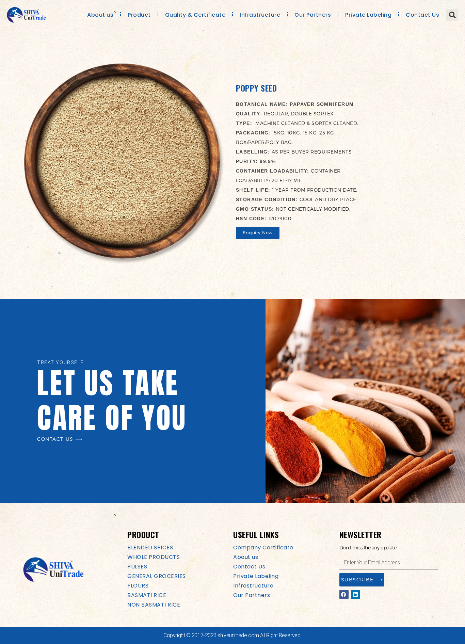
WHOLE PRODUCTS (153, 557)
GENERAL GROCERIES (156, 576)
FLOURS (137, 586)
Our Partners (312, 15)
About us (100, 15)
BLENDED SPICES (150, 547)
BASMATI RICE (146, 595)
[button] (452, 15)
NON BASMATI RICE (153, 605)
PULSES (137, 566)
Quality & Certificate (195, 15)
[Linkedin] (355, 594)
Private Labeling (368, 15)
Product (139, 15)
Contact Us (422, 15)
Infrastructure (260, 15)
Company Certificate (263, 547)
